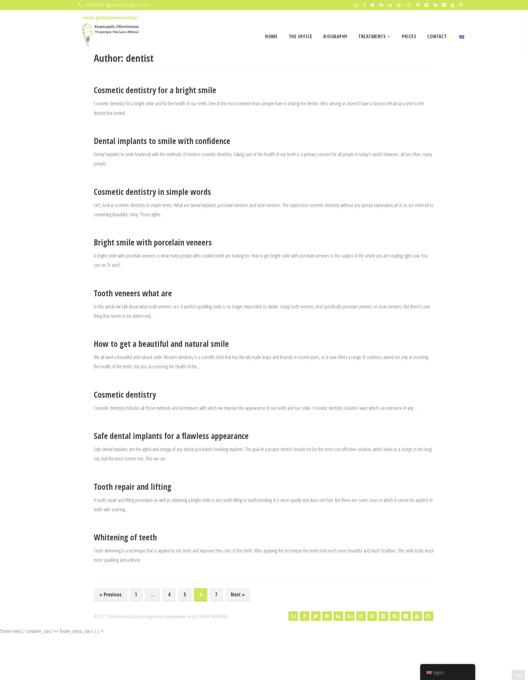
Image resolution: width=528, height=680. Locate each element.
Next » (238, 594)
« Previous (110, 594)
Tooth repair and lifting (132, 486)
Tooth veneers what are (133, 293)
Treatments (372, 36)
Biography (335, 36)
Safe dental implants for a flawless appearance (171, 435)
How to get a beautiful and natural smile (161, 343)
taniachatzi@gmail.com (130, 5)
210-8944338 (94, 5)
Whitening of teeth (125, 537)
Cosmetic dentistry (125, 394)
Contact (437, 36)
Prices (409, 36)
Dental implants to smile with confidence (162, 140)
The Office (300, 36)
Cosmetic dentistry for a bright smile (155, 90)
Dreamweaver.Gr (178, 616)
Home (271, 36)
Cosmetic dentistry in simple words (152, 191)
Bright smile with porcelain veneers (153, 242)
